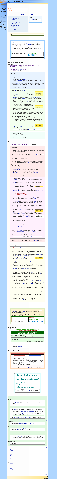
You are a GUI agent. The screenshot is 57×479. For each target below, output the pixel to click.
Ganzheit (11, 452)
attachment (23, 271)
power (18, 201)
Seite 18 (14, 137)
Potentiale (30, 14)
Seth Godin (14, 212)
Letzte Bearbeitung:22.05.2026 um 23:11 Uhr (10, 476)
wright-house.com (34, 231)
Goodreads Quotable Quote (36, 172)
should (32, 272)
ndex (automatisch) (3, 17)
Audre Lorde (34, 202)
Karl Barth (14, 91)
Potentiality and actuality (33, 428)
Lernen (11, 454)
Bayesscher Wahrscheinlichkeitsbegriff (22, 423)
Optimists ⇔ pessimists (14, 23)
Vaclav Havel (14, 409)
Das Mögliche (34, 129)
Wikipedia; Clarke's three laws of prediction (18, 192)
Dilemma (26, 78)
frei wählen (24, 79)
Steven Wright (31, 230)
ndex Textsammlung (3, 21)
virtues (34, 168)
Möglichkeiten (24, 14)
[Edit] (46, 61)
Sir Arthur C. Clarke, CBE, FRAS (16, 190)
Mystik (11, 455)
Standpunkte (28, 43)
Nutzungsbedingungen (45, 477)
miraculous (40, 299)
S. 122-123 (37, 391)
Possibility (31, 236)
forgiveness (26, 382)
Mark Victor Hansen (19, 429)
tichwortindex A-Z (3, 19)
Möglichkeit (23, 90)
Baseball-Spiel (34, 47)
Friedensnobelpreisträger (30, 86)
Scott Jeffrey (38, 261)
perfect (20, 209)
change (23, 299)
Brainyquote (35, 198)
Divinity (25, 257)
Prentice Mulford (15, 401)
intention (18, 279)
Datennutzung (46, 478)
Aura (10, 449)
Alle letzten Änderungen (11, 3)
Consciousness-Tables (13, 460)
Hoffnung (11, 467)
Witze (10, 458)
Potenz (33, 423)
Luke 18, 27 (28, 144)
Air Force (30, 234)
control (20, 299)
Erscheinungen (17, 94)
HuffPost (29, 367)
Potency (28, 428)
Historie (41, 3)
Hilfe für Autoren (4, 10)
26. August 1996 (20, 226)
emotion (29, 201)
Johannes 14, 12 (18, 66)
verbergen (15, 16)
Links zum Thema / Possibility (15, 25)
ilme (1, 16)
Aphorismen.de (29, 75)
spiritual (40, 273)
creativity (15, 201)
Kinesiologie (11, 469)
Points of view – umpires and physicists (16, 22)
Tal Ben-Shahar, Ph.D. (31, 206)
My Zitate (17, 81)
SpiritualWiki (4, 9)
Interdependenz (12, 453)
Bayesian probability (20, 428)
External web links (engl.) (14, 28)
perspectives (29, 310)
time (30, 276)
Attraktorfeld (11, 463)
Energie (11, 464)
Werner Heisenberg (15, 97)
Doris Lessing (35, 154)
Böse (15, 90)
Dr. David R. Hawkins (16, 126)
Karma (21, 279)
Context (29, 258)
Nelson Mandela (15, 179)
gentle (28, 277)
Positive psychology (24, 332)
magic (34, 189)
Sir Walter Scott (34, 197)
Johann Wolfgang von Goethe (16, 136)
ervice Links (2, 24)
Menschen (21, 69)
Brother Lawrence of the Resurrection (17, 169)
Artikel (32, 3)
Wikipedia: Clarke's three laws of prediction (17, 415)
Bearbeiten (36, 3)
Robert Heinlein (36, 240)
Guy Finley (19, 389)
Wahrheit (17, 83)
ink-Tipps (2, 23)
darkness (23, 200)
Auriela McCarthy (15, 417)
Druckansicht (46, 3)
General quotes (13, 20)
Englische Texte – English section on (15, 21)
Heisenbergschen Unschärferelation (36, 97)
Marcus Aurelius (24, 159)
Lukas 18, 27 (18, 70)
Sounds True (23, 416)
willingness (37, 271)
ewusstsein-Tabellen (3, 15)
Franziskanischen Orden (18, 75)
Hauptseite (3, 8)
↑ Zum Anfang (45, 474)
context (18, 264)
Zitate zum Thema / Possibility (15, 18)
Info (47, 476)
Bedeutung (11, 450)
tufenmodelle (2, 20)
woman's (35, 201)
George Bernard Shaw (18, 345)
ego (19, 272)
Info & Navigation (3, 11)
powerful (32, 277)
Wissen (11, 457)
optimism (23, 333)
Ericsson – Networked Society (21, 213)
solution (21, 230)
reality (22, 312)
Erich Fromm (14, 182)
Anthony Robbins (29, 162)
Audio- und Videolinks (14, 29)
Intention (11, 466)
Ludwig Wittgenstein (27, 216)
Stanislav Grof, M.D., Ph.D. (16, 402)
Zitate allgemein (13, 19)
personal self (42, 282)
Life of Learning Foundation (27, 390)
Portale (1, 26)
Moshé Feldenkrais (19, 80)
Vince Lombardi (15, 172)
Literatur (13, 26)
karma (31, 291)
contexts (23, 300)
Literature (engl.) (14, 27)
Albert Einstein (30, 175)
